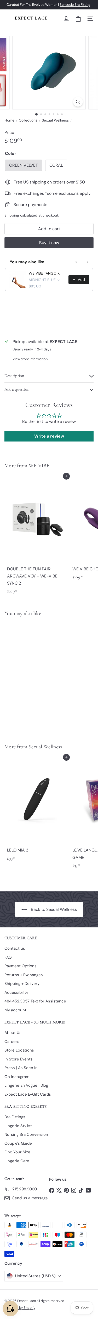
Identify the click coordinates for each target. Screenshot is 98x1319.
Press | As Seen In (21, 1067)
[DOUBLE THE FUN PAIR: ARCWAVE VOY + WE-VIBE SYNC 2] (37, 536)
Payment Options (20, 966)
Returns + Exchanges (23, 975)
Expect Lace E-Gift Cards (27, 1094)
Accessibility (16, 992)
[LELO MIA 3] (37, 810)
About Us (12, 1032)
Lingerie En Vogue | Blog (26, 1085)
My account (15, 1010)
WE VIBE (39, 466)
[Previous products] (76, 262)
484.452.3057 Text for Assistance (35, 1001)
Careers (11, 1041)
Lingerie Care (16, 1161)
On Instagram (16, 1076)
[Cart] (78, 18)
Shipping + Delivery (21, 983)
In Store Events (18, 1059)
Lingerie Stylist (18, 1125)
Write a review (49, 436)
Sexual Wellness (55, 120)
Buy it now (49, 242)
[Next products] (88, 262)
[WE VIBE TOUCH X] (37, 677)
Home (9, 120)
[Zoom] (78, 102)
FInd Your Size (17, 1152)
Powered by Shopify (19, 1307)
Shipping (11, 215)
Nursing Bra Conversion (26, 1134)
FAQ (8, 957)
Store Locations (19, 1050)
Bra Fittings (14, 1117)
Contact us (14, 948)
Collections (28, 120)
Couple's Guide (18, 1143)
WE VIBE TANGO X (44, 273)
